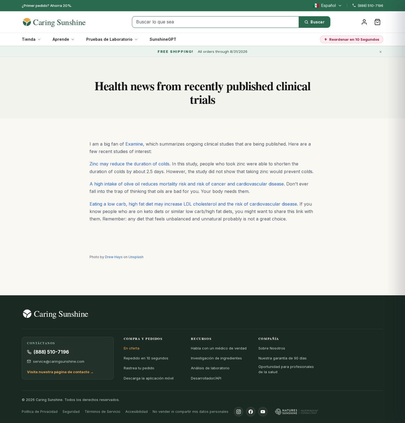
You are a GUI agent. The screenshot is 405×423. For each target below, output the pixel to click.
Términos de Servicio (102, 412)
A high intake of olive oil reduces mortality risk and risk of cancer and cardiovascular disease (187, 184)
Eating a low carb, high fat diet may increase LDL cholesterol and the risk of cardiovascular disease (193, 204)
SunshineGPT (163, 39)
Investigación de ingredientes (216, 358)
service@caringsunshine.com (58, 361)
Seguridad (71, 412)
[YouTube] (263, 411)
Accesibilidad (136, 412)
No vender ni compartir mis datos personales (190, 412)
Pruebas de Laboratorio (109, 39)
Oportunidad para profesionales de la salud (286, 369)
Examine (134, 144)
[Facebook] (250, 411)
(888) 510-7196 (370, 5)
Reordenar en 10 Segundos (354, 39)
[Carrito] (377, 22)
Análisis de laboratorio (210, 368)
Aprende (61, 39)
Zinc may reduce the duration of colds (129, 164)
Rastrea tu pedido (139, 368)
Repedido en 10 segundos (146, 358)
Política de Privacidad (40, 412)
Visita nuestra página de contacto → (60, 372)
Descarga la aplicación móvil (149, 378)
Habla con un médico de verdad (219, 348)
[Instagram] (238, 411)
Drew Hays (114, 257)
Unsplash (136, 257)
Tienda (29, 39)
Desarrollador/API (206, 378)
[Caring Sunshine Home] (64, 22)
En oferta (131, 348)
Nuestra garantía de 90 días (282, 358)
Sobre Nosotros (271, 348)
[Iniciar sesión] (364, 22)
